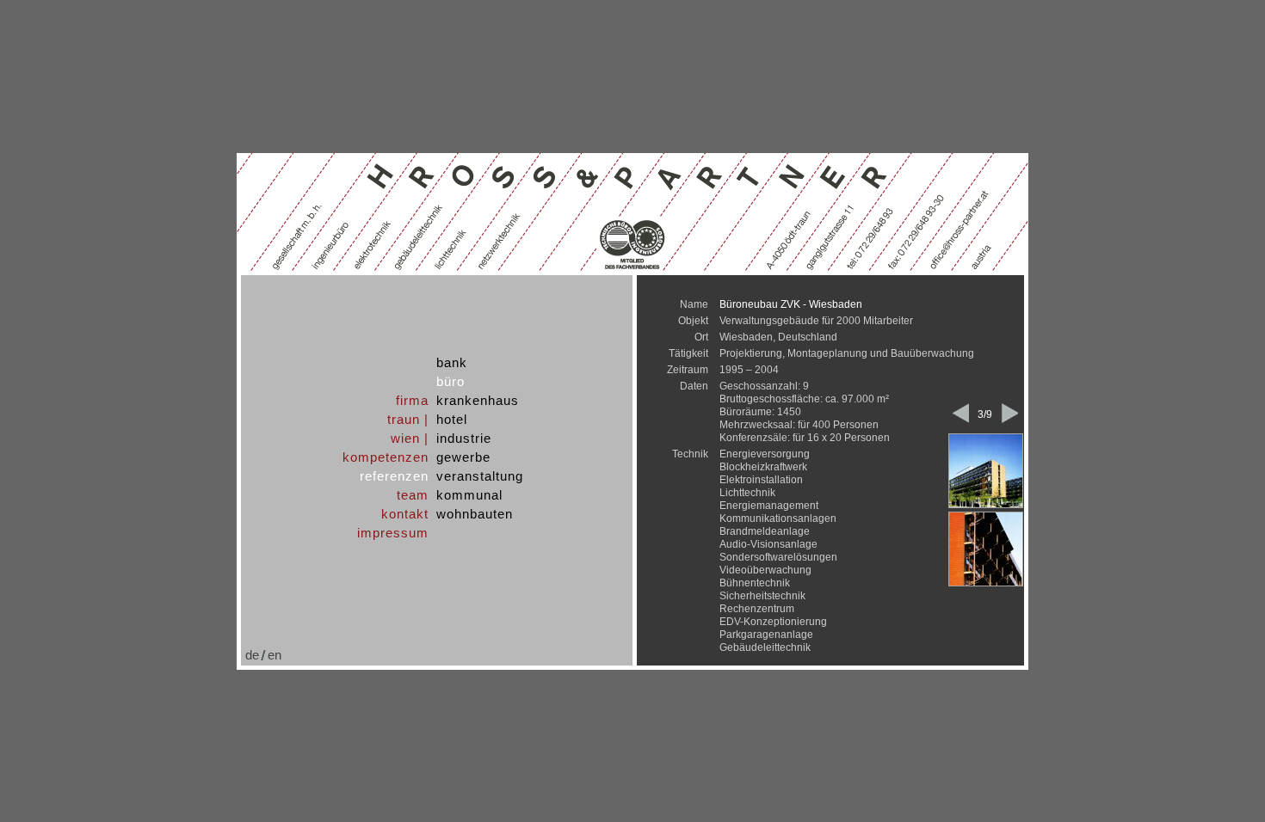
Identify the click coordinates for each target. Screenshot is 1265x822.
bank (451, 362)
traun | (408, 419)
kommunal (469, 495)
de (252, 654)
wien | (410, 438)
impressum (393, 532)
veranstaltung (479, 476)
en (274, 654)
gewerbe (463, 457)
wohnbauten (474, 513)
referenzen (394, 476)
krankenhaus (477, 400)
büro (450, 381)
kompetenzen (385, 457)
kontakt (405, 513)
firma (412, 400)
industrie (463, 438)
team (413, 495)
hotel (451, 419)
